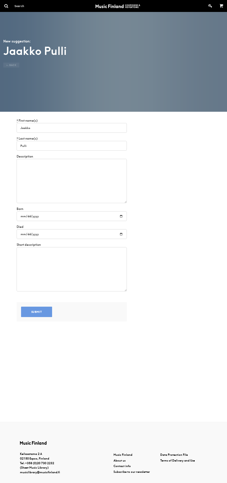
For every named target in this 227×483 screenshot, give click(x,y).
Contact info (122, 466)
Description (25, 156)
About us (119, 460)
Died (20, 227)
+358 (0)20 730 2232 (39, 463)
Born (20, 209)
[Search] (27, 6)
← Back (11, 65)
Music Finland (123, 455)
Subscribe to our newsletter (132, 472)
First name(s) (27, 121)
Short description (29, 245)
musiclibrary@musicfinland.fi (40, 472)
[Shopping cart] (221, 6)
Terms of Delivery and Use (177, 460)
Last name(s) (27, 138)
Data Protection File (174, 455)
